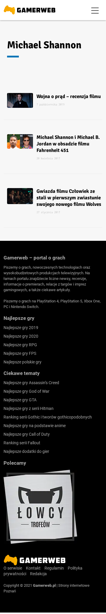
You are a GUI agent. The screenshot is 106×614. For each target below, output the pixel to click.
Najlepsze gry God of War (26, 391)
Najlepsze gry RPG (20, 344)
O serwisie (13, 568)
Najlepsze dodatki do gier (26, 451)
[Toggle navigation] (95, 10)
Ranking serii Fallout (22, 442)
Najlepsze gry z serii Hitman (29, 408)
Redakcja (38, 573)
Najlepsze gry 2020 (21, 336)
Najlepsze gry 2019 (21, 327)
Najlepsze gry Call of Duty (27, 434)
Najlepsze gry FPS (20, 353)
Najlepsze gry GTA (20, 399)
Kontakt (33, 568)
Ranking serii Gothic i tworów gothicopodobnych (48, 417)
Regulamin (54, 568)
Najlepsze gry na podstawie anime (35, 425)
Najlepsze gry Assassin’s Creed (31, 382)
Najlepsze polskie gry (23, 362)
